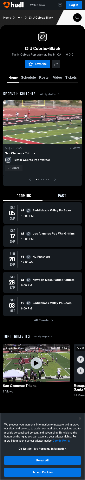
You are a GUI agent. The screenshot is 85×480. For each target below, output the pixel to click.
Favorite (41, 64)
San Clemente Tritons (20, 153)
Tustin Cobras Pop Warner (31, 159)
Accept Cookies (42, 472)
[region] (42, 446)
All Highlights (48, 94)
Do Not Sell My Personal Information (42, 448)
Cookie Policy (61, 440)
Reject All (42, 460)
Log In (73, 5)
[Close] (80, 418)
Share (15, 168)
